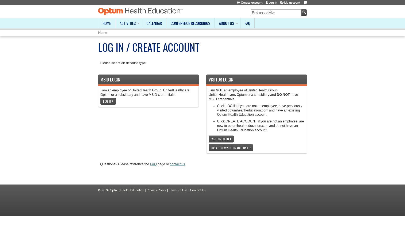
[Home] (140, 11)
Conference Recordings (190, 23)
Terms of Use (178, 190)
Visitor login (220, 139)
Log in (273, 2)
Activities (128, 23)
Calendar (154, 23)
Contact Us (198, 190)
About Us (226, 23)
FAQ (247, 23)
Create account (251, 2)
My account (292, 2)
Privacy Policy (156, 190)
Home (107, 23)
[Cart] (305, 4)
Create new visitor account (229, 148)
